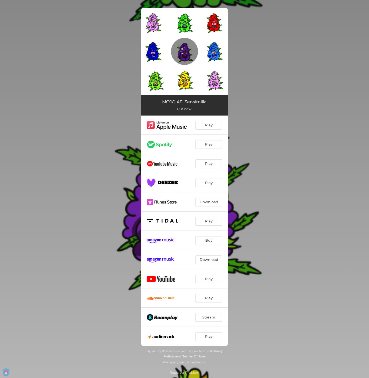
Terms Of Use (193, 356)
